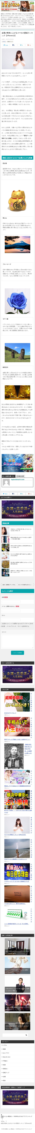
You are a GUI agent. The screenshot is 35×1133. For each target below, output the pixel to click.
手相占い (5, 1061)
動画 (4, 1049)
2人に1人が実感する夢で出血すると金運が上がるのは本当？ (21, 555)
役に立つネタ (6, 1057)
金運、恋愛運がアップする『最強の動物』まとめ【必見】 (10, 584)
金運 (4, 1076)
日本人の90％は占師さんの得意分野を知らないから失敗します (21, 546)
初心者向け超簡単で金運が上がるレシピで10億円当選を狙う (21, 563)
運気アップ (10, 41)
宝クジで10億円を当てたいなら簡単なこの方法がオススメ (26, 584)
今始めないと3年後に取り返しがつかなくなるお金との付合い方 (21, 530)
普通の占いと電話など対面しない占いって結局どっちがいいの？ (21, 571)
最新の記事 (21, 476)
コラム (4, 41)
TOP (16, 1117)
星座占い (5, 1068)
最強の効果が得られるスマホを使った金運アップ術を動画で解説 (21, 538)
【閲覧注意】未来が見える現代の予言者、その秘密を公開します (28, 749)
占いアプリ (6, 1053)
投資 (4, 1064)
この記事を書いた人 (9, 476)
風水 (4, 1080)
